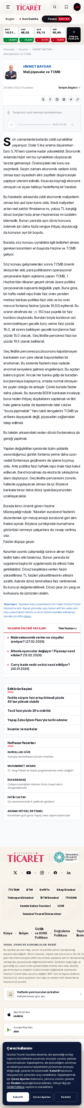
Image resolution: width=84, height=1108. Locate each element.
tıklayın (27, 616)
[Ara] (54, 7)
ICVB (61, 906)
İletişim (23, 933)
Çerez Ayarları (42, 1096)
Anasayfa (8, 49)
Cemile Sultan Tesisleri (35, 906)
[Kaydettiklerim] (66, 7)
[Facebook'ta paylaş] (50, 99)
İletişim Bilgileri (68, 87)
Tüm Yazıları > (67, 628)
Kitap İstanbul (66, 889)
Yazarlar (23, 49)
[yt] (28, 872)
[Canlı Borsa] (77, 7)
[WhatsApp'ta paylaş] (57, 99)
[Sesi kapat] (72, 124)
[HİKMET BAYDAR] (11, 71)
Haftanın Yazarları (22, 743)
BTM (29, 889)
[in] (68, 872)
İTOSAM (71, 898)
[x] (15, 872)
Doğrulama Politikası (62, 933)
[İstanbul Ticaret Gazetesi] (30, 7)
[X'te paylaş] (43, 99)
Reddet (66, 1096)
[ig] (42, 872)
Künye (7, 933)
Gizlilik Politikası (16, 1087)
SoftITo (44, 889)
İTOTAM (14, 889)
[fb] (55, 872)
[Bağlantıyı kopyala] (78, 99)
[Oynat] (11, 124)
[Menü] (8, 7)
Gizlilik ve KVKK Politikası (41, 933)
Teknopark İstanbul (20, 898)
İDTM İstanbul (49, 898)
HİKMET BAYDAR (42, 49)
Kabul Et (18, 1096)
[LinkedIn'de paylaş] (64, 99)
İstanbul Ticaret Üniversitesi (42, 914)
